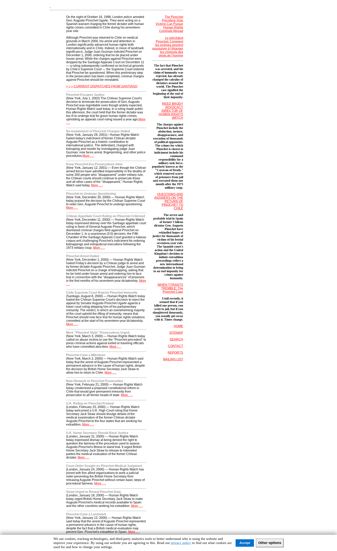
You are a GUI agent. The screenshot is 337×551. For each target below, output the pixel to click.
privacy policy (181, 543)
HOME (178, 326)
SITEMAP (176, 332)
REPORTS (175, 352)
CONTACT (175, 346)
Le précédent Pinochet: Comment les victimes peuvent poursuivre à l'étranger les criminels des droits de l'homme (167, 46)
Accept (244, 543)
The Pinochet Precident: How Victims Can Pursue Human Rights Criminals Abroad (169, 24)
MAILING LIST (173, 359)
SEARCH (176, 339)
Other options (269, 543)
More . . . (88, 155)
